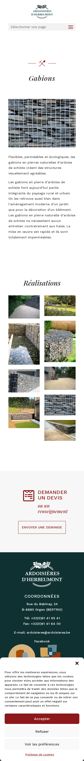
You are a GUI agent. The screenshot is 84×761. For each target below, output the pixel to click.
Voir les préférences (42, 744)
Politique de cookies (39, 754)
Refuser (42, 731)
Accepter (42, 719)
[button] (77, 663)
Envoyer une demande (42, 527)
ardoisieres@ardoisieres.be (48, 632)
